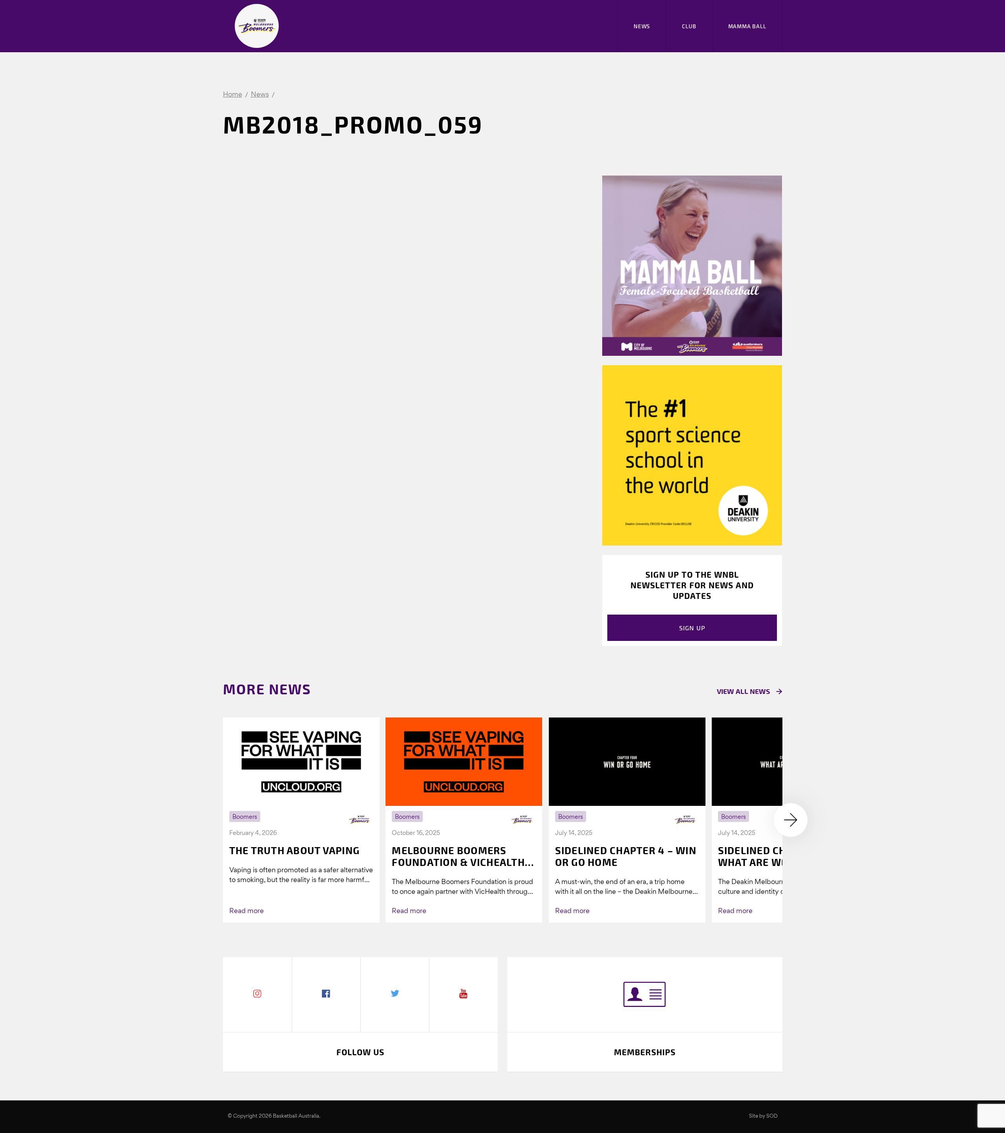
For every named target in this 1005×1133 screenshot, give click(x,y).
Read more (246, 911)
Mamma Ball (747, 26)
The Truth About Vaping (294, 850)
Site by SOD (763, 1116)
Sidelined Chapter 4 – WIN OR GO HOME (625, 856)
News (642, 26)
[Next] (791, 820)
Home (232, 95)
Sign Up (692, 627)
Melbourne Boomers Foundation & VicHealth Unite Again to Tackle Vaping (458, 856)
